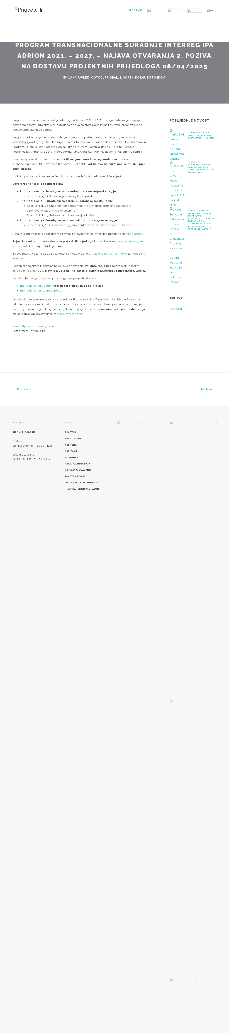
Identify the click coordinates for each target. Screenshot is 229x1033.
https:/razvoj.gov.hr (70, 314)
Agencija (71, 445)
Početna (70, 432)
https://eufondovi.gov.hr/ (37, 326)
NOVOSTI (176, 309)
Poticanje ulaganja (78, 470)
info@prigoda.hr (24, 432)
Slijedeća (206, 389)
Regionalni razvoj (77, 464)
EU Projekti (73, 457)
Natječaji (71, 451)
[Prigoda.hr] (29, 9)
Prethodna (23, 389)
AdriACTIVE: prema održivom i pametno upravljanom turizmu (201, 135)
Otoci (98, 77)
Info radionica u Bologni (36, 285)
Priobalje (113, 77)
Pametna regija (75, 476)
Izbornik (135, 10)
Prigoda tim (73, 438)
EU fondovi (156, 77)
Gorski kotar (134, 77)
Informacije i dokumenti (81, 482)
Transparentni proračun (82, 489)
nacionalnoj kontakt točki (109, 253)
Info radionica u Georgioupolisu (41, 290)
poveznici (136, 233)
